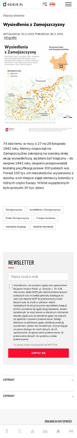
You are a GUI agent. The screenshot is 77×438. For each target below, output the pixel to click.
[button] (73, 380)
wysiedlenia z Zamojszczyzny (45, 209)
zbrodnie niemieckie (43, 226)
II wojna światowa (45, 218)
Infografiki (10, 37)
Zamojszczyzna (14, 209)
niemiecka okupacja (16, 226)
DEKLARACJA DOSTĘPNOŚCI (58, 421)
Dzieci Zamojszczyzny (17, 218)
